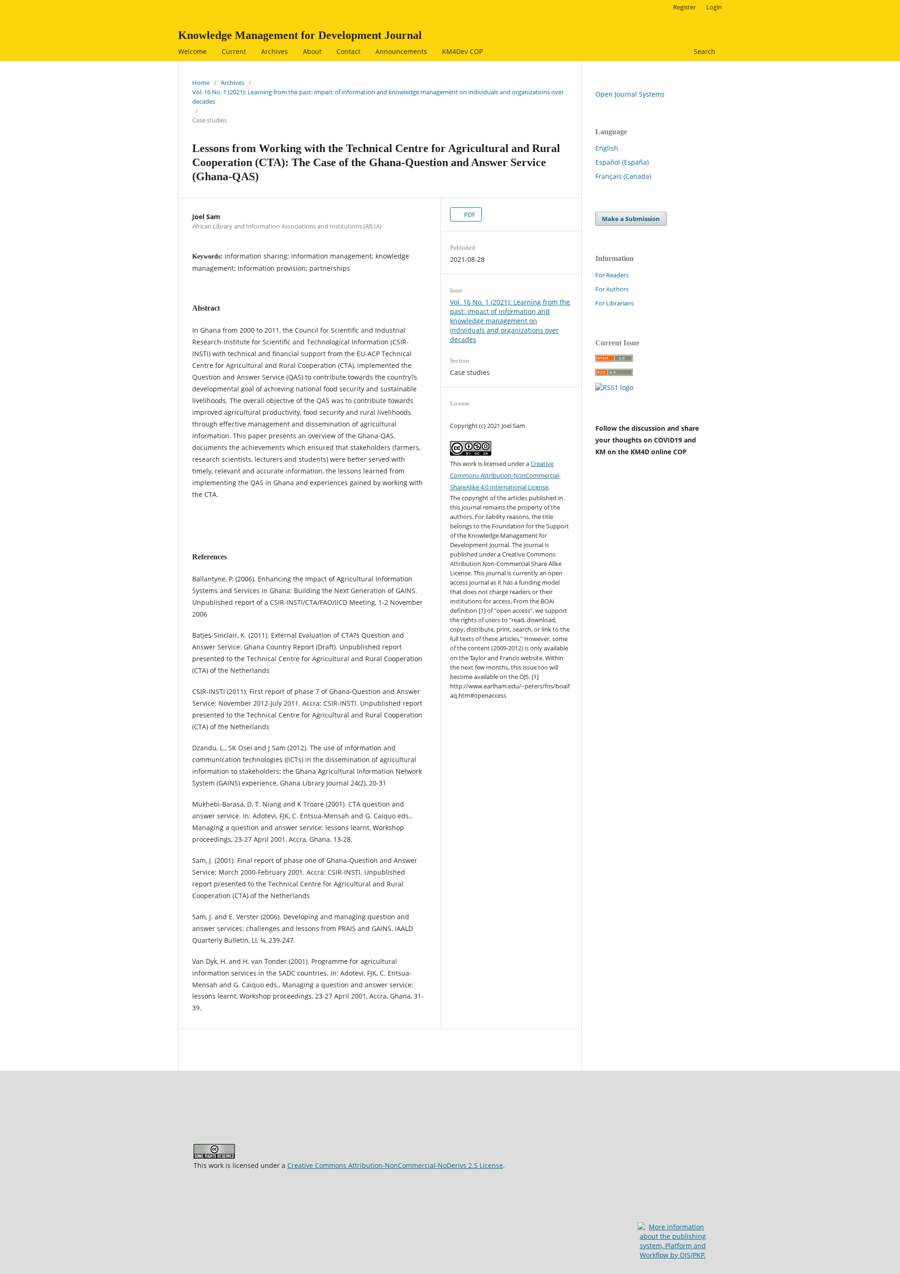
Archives (274, 51)
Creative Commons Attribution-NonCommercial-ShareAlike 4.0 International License (505, 475)
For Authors (612, 289)
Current (234, 51)
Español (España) (622, 162)
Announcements (401, 51)
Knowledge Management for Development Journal (300, 35)
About (312, 51)
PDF (469, 214)
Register (684, 7)
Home (201, 82)
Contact (348, 51)
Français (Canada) (623, 176)
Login (714, 7)
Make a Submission (631, 218)
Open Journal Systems (630, 94)
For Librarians (614, 303)
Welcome (192, 51)
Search (703, 51)
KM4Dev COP (462, 51)
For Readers (612, 275)
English (606, 148)
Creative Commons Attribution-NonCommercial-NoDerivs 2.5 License (395, 1165)
